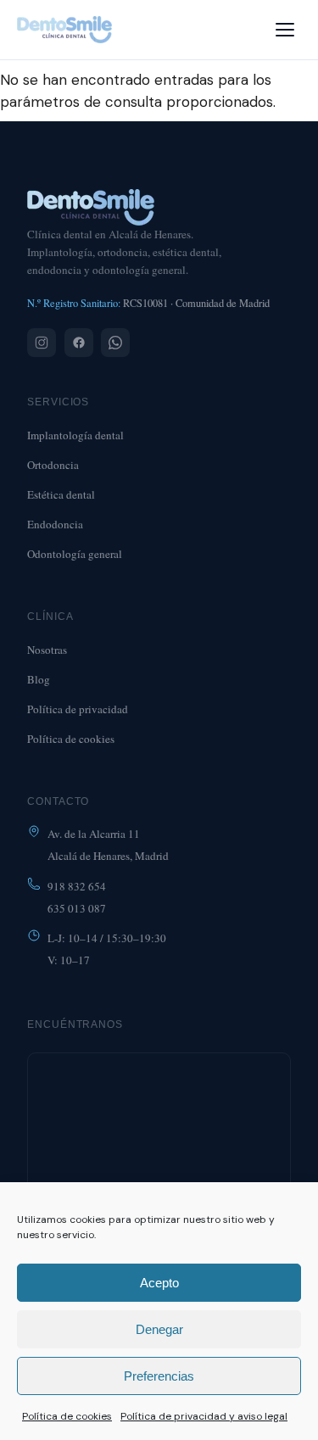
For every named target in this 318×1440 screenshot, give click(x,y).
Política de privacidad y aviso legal (203, 1416)
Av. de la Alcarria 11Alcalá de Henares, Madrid (108, 844)
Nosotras (47, 649)
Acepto (159, 1282)
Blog (38, 679)
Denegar (159, 1329)
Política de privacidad (77, 709)
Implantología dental (75, 435)
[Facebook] (78, 342)
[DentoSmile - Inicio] (64, 29)
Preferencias (159, 1376)
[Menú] (285, 29)
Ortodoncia (53, 464)
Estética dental (61, 494)
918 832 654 (76, 886)
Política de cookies (67, 1416)
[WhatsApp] (115, 342)
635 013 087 (76, 908)
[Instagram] (41, 342)
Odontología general (74, 553)
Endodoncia (55, 524)
